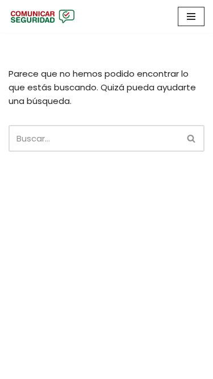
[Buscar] (191, 138)
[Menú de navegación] (191, 16)
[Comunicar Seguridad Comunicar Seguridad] (43, 16)
